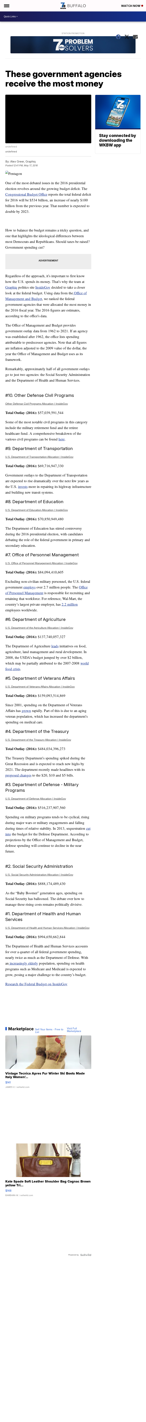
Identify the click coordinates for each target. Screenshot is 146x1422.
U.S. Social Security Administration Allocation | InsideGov (39, 874)
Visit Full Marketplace (74, 1030)
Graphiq (11, 287)
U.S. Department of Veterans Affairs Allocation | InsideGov (40, 686)
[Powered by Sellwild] (85, 1255)
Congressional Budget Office (26, 194)
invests (23, 486)
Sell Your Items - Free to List (49, 1031)
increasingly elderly (23, 963)
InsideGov (42, 287)
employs (29, 587)
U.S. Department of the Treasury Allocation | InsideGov (38, 739)
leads (55, 646)
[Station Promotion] (73, 45)
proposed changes (18, 775)
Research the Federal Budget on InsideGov (36, 984)
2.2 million (70, 604)
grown (26, 710)
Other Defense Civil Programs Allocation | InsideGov (36, 403)
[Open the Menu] (6, 5)
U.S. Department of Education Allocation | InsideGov (36, 510)
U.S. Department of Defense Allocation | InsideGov (35, 798)
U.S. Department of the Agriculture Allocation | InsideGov (39, 627)
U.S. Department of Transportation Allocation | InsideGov (39, 456)
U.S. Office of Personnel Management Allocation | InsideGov (41, 563)
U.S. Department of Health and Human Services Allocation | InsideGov (47, 927)
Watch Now (131, 6)
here (62, 439)
